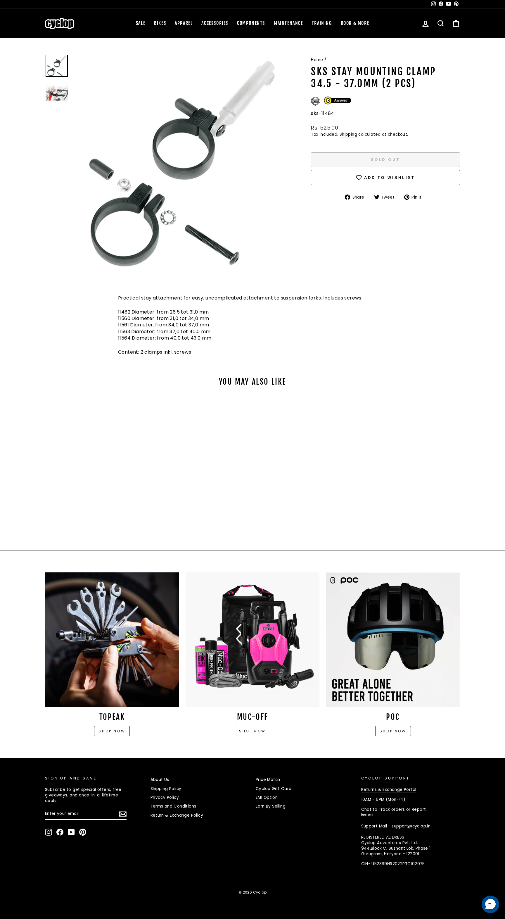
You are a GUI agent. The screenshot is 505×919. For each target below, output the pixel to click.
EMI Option (267, 797)
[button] (490, 904)
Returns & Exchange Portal (388, 789)
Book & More (355, 23)
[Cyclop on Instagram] (48, 832)
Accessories (214, 23)
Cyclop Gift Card (273, 788)
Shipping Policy (166, 788)
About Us (160, 779)
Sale (140, 23)
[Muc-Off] (253, 639)
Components (251, 23)
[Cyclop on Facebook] (59, 832)
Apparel (184, 23)
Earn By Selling (271, 806)
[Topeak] (112, 639)
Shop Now (252, 731)
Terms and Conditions (173, 806)
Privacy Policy (165, 797)
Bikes (160, 23)
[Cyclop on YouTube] (71, 832)
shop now (393, 731)
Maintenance (288, 23)
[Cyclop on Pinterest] (82, 832)
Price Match (268, 779)
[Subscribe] (123, 814)
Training (322, 23)
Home (317, 60)
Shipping (348, 134)
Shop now (111, 731)
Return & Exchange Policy (177, 815)
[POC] (393, 639)
